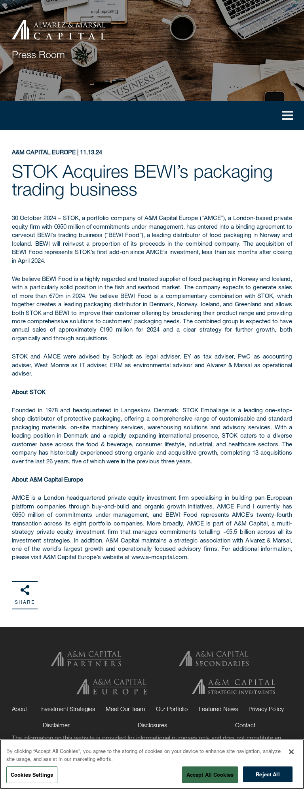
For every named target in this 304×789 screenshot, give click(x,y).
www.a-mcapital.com (159, 556)
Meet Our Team (125, 708)
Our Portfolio (172, 708)
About (19, 708)
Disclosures (152, 724)
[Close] (291, 752)
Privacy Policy (266, 708)
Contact (245, 724)
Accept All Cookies (210, 774)
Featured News (218, 708)
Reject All (267, 774)
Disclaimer (56, 724)
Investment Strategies (67, 708)
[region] (152, 764)
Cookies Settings (32, 774)
